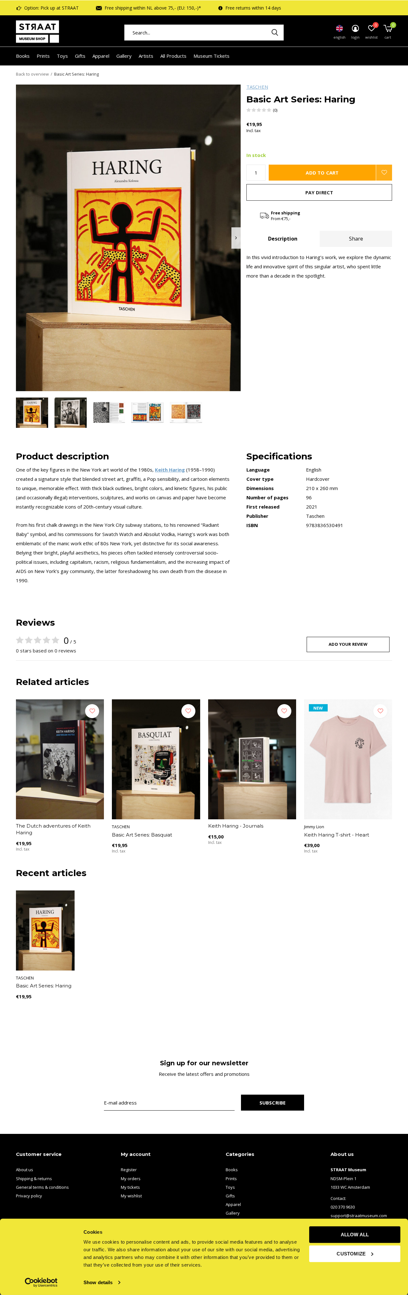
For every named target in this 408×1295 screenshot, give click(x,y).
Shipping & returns (34, 1178)
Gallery (124, 56)
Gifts (80, 56)
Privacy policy (29, 1196)
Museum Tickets (211, 56)
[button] (32, 413)
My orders (131, 1178)
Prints (43, 56)
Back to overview (32, 74)
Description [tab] (282, 238)
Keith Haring (170, 469)
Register (129, 1169)
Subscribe (272, 1102)
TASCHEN (257, 87)
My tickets (130, 1187)
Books (23, 56)
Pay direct (319, 192)
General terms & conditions (42, 1187)
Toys (62, 56)
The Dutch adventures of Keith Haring (53, 829)
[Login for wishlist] (384, 173)
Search (275, 33)
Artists (146, 56)
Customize (351, 1253)
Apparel (100, 56)
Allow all (355, 1234)
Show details (98, 1282)
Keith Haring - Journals (235, 826)
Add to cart (322, 172)
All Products (173, 56)
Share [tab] (356, 238)
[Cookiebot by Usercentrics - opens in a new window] (41, 1282)
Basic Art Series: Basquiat (142, 835)
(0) (275, 110)
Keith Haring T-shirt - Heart (336, 835)
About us (24, 1169)
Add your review (348, 644)
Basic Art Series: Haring (43, 986)
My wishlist (131, 1196)
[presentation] (236, 238)
